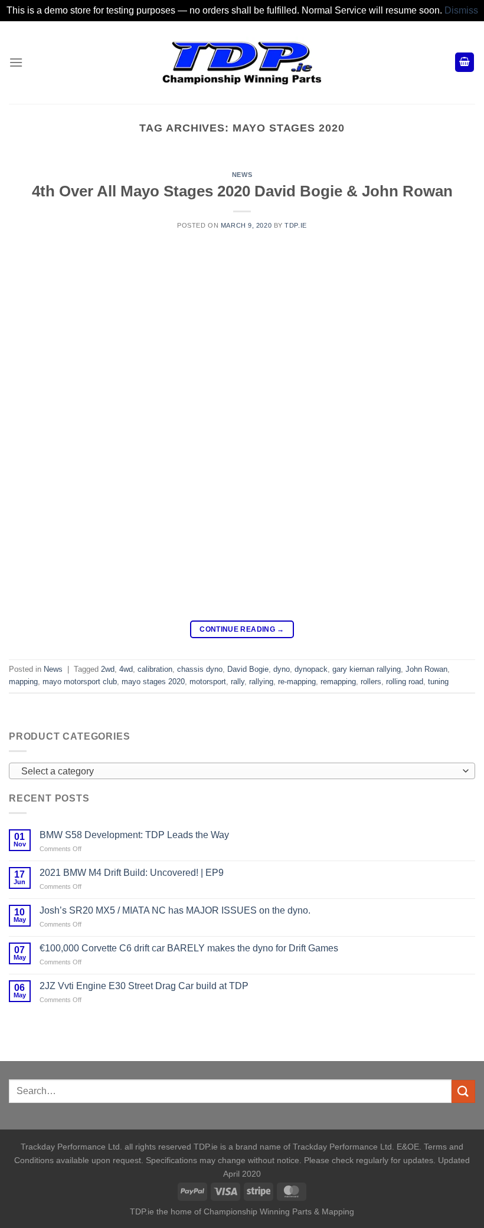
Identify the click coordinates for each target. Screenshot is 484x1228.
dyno (281, 669)
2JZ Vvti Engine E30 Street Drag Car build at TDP (144, 986)
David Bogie (248, 669)
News (242, 174)
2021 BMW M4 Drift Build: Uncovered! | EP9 (132, 873)
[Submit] (463, 1091)
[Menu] (16, 62)
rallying (261, 681)
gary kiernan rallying (366, 669)
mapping (23, 681)
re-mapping (297, 681)
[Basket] (464, 62)
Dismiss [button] (461, 10)
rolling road (404, 681)
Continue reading (242, 629)
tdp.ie (295, 225)
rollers (371, 681)
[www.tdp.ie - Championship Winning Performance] (242, 62)
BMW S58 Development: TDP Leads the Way (134, 835)
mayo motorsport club (79, 681)
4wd (126, 669)
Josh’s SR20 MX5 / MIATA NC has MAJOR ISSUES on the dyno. (175, 910)
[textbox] (239, 771)
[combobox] (242, 771)
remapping (338, 681)
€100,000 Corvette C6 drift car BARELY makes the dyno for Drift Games (189, 948)
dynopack (311, 669)
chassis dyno (200, 669)
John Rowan (426, 669)
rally (237, 681)
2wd (108, 669)
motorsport (207, 681)
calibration (155, 669)
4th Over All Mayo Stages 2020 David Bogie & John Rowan (242, 191)
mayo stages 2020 (153, 681)
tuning (438, 681)
